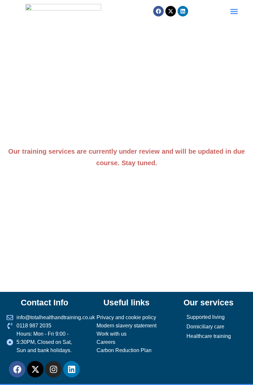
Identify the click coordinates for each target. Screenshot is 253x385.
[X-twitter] (35, 369)
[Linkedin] (183, 11)
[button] (234, 11)
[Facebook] (17, 369)
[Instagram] (53, 369)
